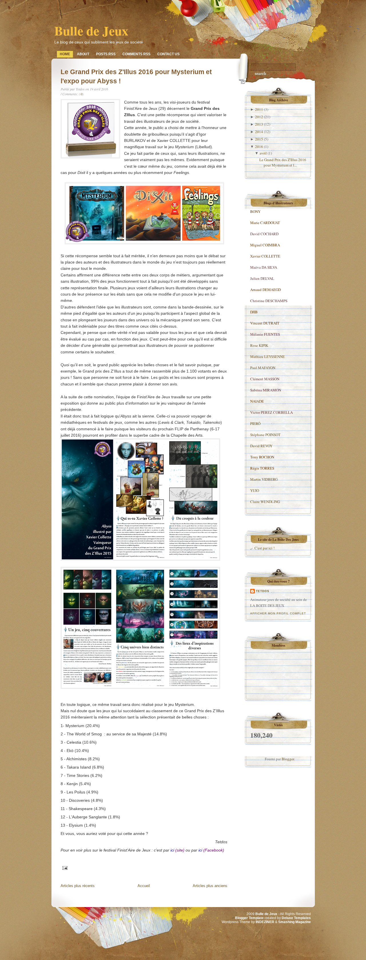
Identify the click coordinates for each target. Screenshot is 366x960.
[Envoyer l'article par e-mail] (64, 867)
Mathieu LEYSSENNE (267, 356)
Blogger (288, 758)
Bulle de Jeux (91, 30)
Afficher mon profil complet (278, 613)
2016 (259, 146)
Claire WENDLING (265, 501)
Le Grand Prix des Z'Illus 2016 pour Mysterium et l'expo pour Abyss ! (136, 76)
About (83, 54)
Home (65, 54)
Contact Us (168, 54)
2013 (259, 124)
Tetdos (262, 591)
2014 (259, 131)
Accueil (144, 886)
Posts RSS (106, 54)
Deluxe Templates (296, 918)
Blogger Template (249, 918)
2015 (259, 139)
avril (263, 153)
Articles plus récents (78, 886)
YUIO (254, 490)
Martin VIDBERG (264, 479)
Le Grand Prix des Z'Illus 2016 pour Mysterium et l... (282, 162)
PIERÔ (255, 423)
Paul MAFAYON (262, 367)
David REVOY (261, 445)
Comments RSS (136, 54)
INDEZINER (265, 922)
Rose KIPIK (259, 345)
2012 (259, 116)
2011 (259, 109)
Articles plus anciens (210, 886)
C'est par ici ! (264, 548)
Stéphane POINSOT (265, 434)
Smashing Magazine (294, 922)
